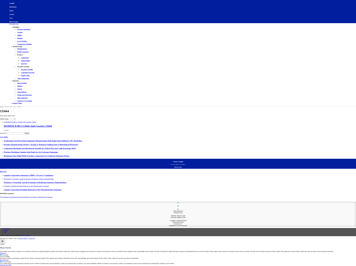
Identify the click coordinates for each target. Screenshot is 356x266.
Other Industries (22, 98)
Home (2, 106)
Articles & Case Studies (24, 101)
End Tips (24, 63)
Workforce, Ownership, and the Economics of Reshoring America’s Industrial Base (35, 182)
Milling (19, 35)
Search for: (3, 133)
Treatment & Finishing (24, 44)
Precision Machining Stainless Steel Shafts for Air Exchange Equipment (31, 152)
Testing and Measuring (24, 95)
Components (25, 58)
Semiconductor (22, 92)
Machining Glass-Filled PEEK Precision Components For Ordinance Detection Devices (36, 156)
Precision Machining (23, 29)
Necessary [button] (3, 253)
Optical (19, 89)
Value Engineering (23, 78)
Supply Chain (25, 75)
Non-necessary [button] (4, 260)
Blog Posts (3, 171)
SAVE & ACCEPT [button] (5, 265)
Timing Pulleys (25, 60)
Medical (19, 86)
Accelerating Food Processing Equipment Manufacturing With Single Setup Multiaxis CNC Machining (43, 141)
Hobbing (20, 38)
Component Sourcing (27, 72)
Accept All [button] (31, 238)
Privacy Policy (26, 235)
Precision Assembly (27, 69)
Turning (19, 32)
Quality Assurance (23, 52)
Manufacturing (22, 49)
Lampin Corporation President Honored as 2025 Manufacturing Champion (32, 190)
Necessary (5, 255)
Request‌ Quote (178, 167)
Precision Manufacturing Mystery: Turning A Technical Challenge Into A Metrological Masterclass (41, 145)
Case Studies (4, 137)
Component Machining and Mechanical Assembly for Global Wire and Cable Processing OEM (40, 148)
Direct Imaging (22, 83)
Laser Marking (22, 41)
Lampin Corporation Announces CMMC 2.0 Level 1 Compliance (28, 175)
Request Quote (17, 103)
